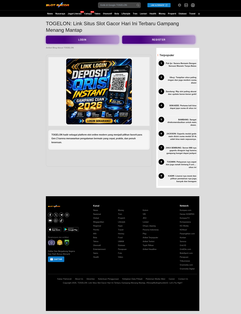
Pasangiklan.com (187, 233)
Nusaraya (60, 13)
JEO (144, 218)
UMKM (121, 241)
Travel (192, 13)
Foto (120, 253)
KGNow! (183, 230)
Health (153, 13)
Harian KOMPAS (187, 214)
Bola (117, 13)
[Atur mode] (179, 5)
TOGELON (57, 135)
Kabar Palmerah (64, 279)
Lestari (143, 14)
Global (96, 218)
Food (120, 237)
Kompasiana (185, 222)
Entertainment (99, 249)
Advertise (90, 279)
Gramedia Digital (187, 269)
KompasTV (185, 218)
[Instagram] (67, 215)
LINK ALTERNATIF (157, 5)
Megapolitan (98, 222)
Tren (135, 13)
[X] (56, 215)
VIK (144, 214)
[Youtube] (50, 220)
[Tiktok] (61, 220)
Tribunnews (185, 261)
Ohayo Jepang (149, 226)
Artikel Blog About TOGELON (60, 48)
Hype (120, 226)
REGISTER (158, 39)
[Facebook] (50, 215)
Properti (172, 13)
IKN (94, 233)
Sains (95, 253)
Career (172, 279)
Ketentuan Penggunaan (108, 279)
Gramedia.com (186, 265)
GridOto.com (185, 249)
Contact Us (183, 279)
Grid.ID (183, 245)
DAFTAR (58, 259)
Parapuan (122, 249)
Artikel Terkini (148, 241)
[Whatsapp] (56, 220)
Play (144, 233)
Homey (121, 233)
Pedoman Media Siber (155, 279)
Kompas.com (185, 210)
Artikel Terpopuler (150, 237)
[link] (186, 5)
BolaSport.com (186, 253)
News (50, 13)
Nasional (97, 214)
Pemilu (96, 230)
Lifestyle (125, 13)
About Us (79, 279)
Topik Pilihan (148, 245)
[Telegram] (61, 215)
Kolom (145, 210)
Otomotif (107, 13)
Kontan (183, 237)
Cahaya (88, 13)
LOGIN (82, 39)
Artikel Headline (149, 249)
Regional (97, 226)
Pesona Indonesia (151, 230)
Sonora (183, 241)
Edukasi (183, 13)
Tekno (97, 13)
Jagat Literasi (75, 13)
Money (162, 13)
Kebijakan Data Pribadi (132, 279)
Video (120, 257)
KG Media (184, 226)
